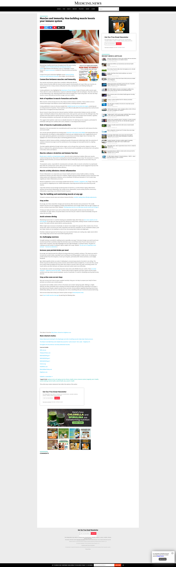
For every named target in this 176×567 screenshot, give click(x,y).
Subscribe (117, 565)
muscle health (52, 381)
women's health (70, 381)
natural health (59, 381)
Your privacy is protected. (109, 47)
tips (65, 381)
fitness (67, 379)
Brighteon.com (43, 372)
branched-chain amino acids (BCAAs (75, 132)
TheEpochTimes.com (45, 353)
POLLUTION (81, 8)
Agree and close (163, 559)
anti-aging (58, 379)
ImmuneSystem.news (78, 292)
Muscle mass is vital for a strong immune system (52, 156)
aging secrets (51, 379)
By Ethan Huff (114, 117)
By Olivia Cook (114, 66)
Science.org (43, 364)
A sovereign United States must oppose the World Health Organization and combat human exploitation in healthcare (120, 135)
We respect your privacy (81, 539)
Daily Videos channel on (61, 332)
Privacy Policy (88, 549)
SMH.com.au (43, 350)
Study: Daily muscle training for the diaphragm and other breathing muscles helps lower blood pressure (66, 339)
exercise (63, 379)
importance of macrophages (68, 90)
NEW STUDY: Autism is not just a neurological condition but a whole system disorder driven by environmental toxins (120, 90)
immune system (82, 379)
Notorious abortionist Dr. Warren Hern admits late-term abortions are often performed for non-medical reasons (121, 59)
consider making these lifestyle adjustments (85, 197)
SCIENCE (59, 8)
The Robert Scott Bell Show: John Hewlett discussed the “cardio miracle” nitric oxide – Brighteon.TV (65, 341)
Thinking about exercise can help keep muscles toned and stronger (81, 207)
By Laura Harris (114, 61)
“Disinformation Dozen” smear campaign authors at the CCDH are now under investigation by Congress (121, 109)
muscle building (44, 381)
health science (73, 379)
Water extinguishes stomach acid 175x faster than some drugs (120, 130)
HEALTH (68, 8)
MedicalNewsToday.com (46, 369)
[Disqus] (69, 472)
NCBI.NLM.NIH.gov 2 (45, 358)
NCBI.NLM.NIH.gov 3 (45, 361)
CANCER (87, 8)
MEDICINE (75, 8)
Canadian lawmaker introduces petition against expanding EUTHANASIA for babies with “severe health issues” (119, 141)
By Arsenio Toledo (115, 122)
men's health (95, 379)
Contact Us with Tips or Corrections (88, 545)
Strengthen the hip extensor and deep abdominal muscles (55, 344)
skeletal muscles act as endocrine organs (77, 106)
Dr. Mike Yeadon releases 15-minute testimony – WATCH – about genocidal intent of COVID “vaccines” (121, 157)
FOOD (64, 8)
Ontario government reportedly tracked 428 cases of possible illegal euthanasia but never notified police (121, 84)
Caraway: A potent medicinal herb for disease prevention (119, 99)
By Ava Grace (114, 81)
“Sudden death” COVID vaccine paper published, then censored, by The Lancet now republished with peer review (121, 115)
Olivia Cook (49, 24)
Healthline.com (44, 366)
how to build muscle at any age (51, 295)
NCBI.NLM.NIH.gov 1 (45, 355)
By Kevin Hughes (115, 86)
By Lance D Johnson (115, 137)
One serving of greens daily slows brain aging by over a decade (121, 69)
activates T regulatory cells (81, 181)
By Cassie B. (114, 111)
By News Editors (115, 70)
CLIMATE (93, 8)
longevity (89, 379)
